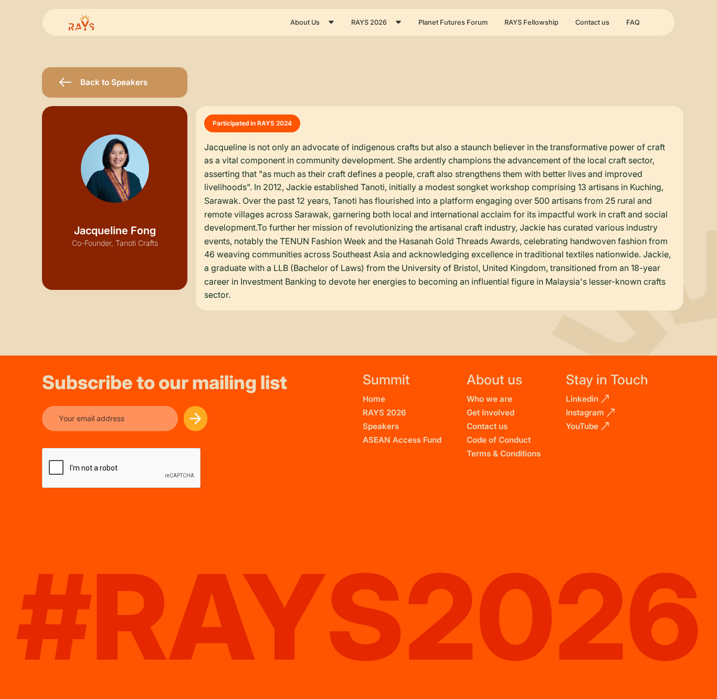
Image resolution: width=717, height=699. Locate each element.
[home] (90, 22)
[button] (312, 22)
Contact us (592, 22)
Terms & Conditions (504, 453)
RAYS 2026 (384, 413)
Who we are (489, 399)
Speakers (381, 426)
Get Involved (490, 413)
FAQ (633, 22)
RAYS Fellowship (531, 22)
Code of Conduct (499, 440)
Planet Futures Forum (453, 22)
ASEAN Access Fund (402, 440)
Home (374, 399)
